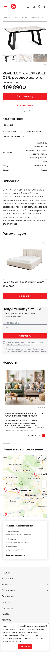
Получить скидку (25, 105)
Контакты (6, 620)
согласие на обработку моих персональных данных (26, 343)
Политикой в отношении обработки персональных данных (26, 350)
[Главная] (13, 6)
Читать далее (34, 435)
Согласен (25, 646)
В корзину (23, 96)
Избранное (39, 6)
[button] (45, 65)
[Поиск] (33, 6)
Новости (6, 602)
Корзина (45, 6)
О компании (7, 608)
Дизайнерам (8, 596)
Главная (6, 572)
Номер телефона (11, 323)
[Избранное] (43, 243)
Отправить (25, 336)
